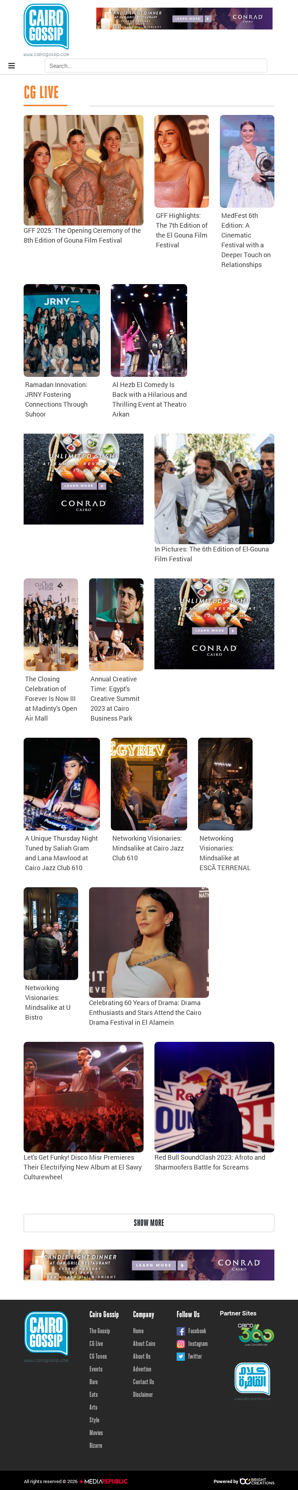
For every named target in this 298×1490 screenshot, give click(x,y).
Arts (93, 1407)
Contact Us (143, 1382)
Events (95, 1369)
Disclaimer (143, 1395)
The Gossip (99, 1331)
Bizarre (95, 1446)
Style (94, 1420)
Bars (93, 1382)
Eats (93, 1395)
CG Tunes (98, 1356)
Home (138, 1331)
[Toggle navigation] (11, 65)
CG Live (96, 1344)
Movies (96, 1433)
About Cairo (144, 1344)
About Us (141, 1356)
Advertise (142, 1369)
